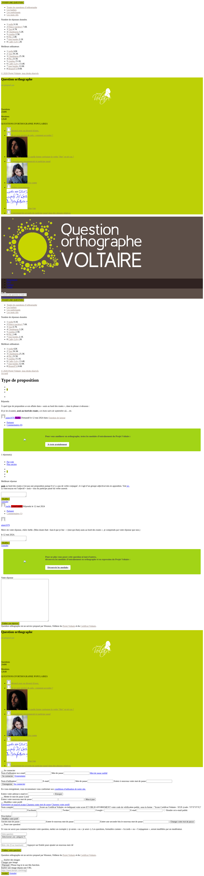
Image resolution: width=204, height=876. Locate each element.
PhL (10, 37)
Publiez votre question (11, 850)
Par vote (10, 462)
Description (6, 816)
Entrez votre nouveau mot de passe (16, 799)
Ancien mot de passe (10, 821)
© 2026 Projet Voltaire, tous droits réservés (20, 73)
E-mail (46, 781)
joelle (11, 24)
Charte (9, 287)
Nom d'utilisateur (9, 781)
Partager (10, 422)
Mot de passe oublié (98, 773)
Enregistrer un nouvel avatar (13, 804)
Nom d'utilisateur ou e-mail (13, 773)
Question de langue (56, 418)
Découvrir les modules (57, 567)
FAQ (9, 282)
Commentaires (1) (14, 513)
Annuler (4, 501)
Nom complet (7, 807)
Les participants (13, 12)
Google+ (100, 810)
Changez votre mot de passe (38, 804)
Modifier (5, 499)
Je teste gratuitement (57, 444)
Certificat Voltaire (88, 626)
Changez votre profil (60, 804)
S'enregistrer (20, 776)
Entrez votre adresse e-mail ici (14, 794)
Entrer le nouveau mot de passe (59, 821)
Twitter (66, 810)
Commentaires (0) (14, 425)
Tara (10, 29)
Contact (10, 285)
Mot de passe (58, 773)
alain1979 (5, 525)
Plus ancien (12, 464)
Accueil (4, 373)
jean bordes (13, 39)
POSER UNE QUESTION (12, 3)
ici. (127, 486)
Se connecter (19, 784)
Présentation (12, 280)
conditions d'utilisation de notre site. (70, 789)
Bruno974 (13, 68)
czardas (11, 34)
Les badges (12, 10)
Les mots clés (12, 15)
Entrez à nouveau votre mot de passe (130, 781)
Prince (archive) (15, 27)
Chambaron (13, 32)
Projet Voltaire (69, 626)
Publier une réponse (10, 623)
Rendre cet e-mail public (177, 810)
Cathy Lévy (13, 42)
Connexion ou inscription (12, 297)
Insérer (5, 873)
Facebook (31, 810)
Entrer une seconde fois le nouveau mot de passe (121, 821)
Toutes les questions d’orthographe (22, 7)
